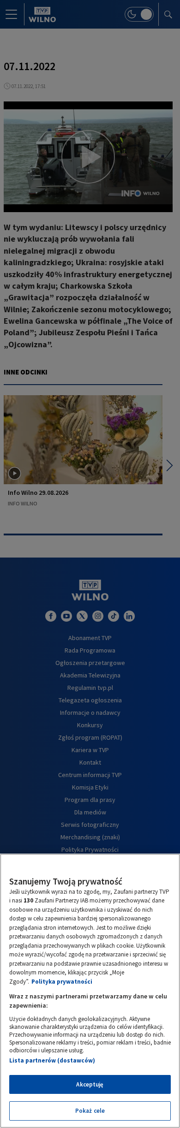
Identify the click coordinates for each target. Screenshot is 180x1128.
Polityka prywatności (61, 982)
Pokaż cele (90, 1111)
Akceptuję (89, 1084)
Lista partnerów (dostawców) (52, 1060)
